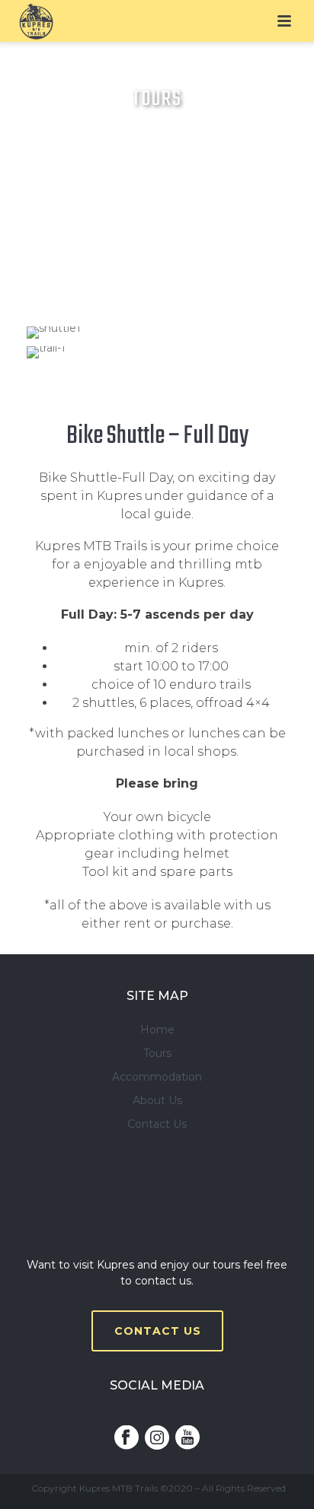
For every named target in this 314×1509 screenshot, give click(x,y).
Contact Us (157, 1124)
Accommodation (157, 1077)
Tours (157, 1053)
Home (157, 1029)
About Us (157, 1100)
